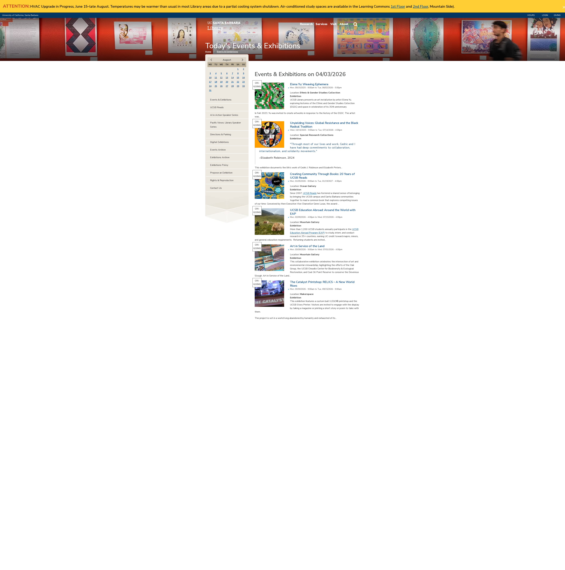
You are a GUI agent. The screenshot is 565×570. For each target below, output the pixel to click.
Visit (333, 24)
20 (227, 82)
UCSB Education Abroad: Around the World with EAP (322, 212)
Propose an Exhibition (221, 172)
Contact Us (216, 188)
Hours (531, 15)
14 (232, 77)
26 (221, 86)
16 (243, 77)
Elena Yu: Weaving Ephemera (309, 84)
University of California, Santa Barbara (20, 15)
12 (221, 77)
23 (243, 82)
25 (216, 86)
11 (216, 77)
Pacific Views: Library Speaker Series (225, 124)
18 (216, 82)
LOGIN (545, 15)
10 (210, 77)
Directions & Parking (220, 134)
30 (243, 86)
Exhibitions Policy (219, 165)
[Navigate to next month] (242, 59)
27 (227, 86)
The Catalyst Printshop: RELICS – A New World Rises (322, 284)
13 (227, 77)
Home (208, 51)
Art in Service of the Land (307, 246)
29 (238, 86)
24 (210, 86)
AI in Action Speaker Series (224, 115)
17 (210, 82)
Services (321, 24)
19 (221, 82)
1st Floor (398, 6)
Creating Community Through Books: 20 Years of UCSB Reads (322, 176)
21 (232, 82)
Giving (557, 15)
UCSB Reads (309, 193)
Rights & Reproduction (222, 180)
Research (306, 24)
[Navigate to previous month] (211, 59)
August (227, 60)
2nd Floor (420, 6)
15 (238, 77)
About (344, 24)
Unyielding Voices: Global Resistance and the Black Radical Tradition (324, 125)
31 (210, 90)
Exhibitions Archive (220, 157)
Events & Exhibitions (227, 51)
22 (238, 82)
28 (232, 86)
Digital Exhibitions (219, 142)
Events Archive (218, 149)
